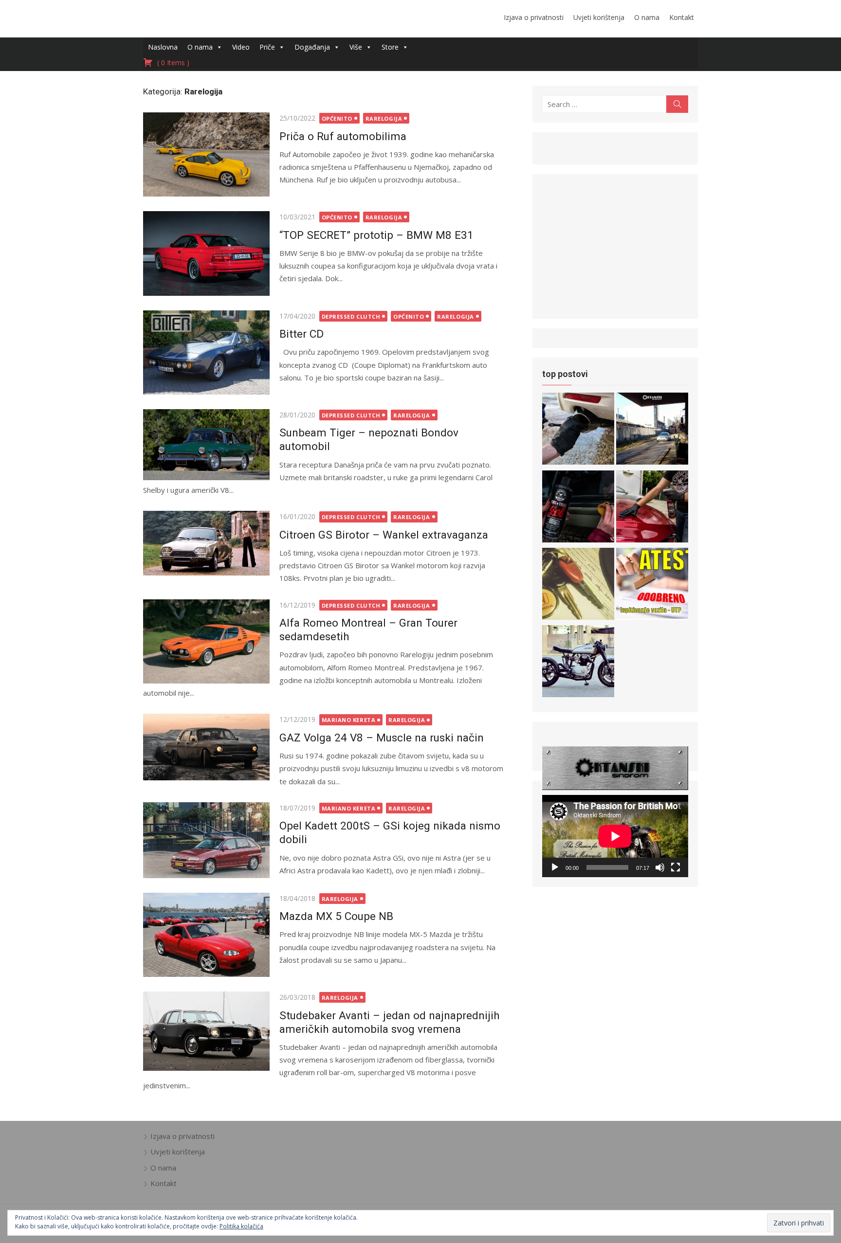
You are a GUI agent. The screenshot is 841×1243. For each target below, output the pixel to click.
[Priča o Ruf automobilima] (206, 154)
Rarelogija (384, 118)
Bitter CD (301, 333)
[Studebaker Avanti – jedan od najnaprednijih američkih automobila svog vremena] (206, 1031)
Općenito (337, 118)
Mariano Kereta (349, 719)
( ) (172, 62)
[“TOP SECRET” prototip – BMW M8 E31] (206, 253)
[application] (615, 836)
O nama (646, 17)
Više (355, 47)
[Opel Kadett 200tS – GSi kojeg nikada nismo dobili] (206, 840)
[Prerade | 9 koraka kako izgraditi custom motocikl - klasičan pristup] (578, 663)
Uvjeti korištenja (598, 17)
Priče (267, 47)
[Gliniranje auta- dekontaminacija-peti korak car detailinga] (652, 508)
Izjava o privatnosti (534, 17)
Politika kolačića (241, 1226)
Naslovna (163, 47)
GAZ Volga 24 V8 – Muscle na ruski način (381, 737)
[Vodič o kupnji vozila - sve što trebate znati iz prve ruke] (578, 585)
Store (390, 47)
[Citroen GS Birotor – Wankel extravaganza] (206, 543)
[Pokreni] (555, 867)
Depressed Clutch (351, 316)
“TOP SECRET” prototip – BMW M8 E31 (376, 235)
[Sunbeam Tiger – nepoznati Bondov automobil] (206, 444)
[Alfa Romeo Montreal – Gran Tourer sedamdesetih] (206, 641)
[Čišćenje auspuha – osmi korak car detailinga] (578, 430)
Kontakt (681, 17)
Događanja (312, 47)
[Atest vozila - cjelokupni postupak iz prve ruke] (652, 430)
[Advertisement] (615, 245)
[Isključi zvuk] (660, 867)
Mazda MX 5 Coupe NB (336, 916)
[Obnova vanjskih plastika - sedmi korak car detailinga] (578, 508)
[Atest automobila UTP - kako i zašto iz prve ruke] (652, 585)
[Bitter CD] (206, 352)
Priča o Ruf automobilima (342, 136)
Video (241, 47)
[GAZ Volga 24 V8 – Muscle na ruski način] (206, 747)
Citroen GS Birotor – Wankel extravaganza (383, 534)
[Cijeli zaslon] (675, 867)
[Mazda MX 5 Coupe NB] (206, 935)
